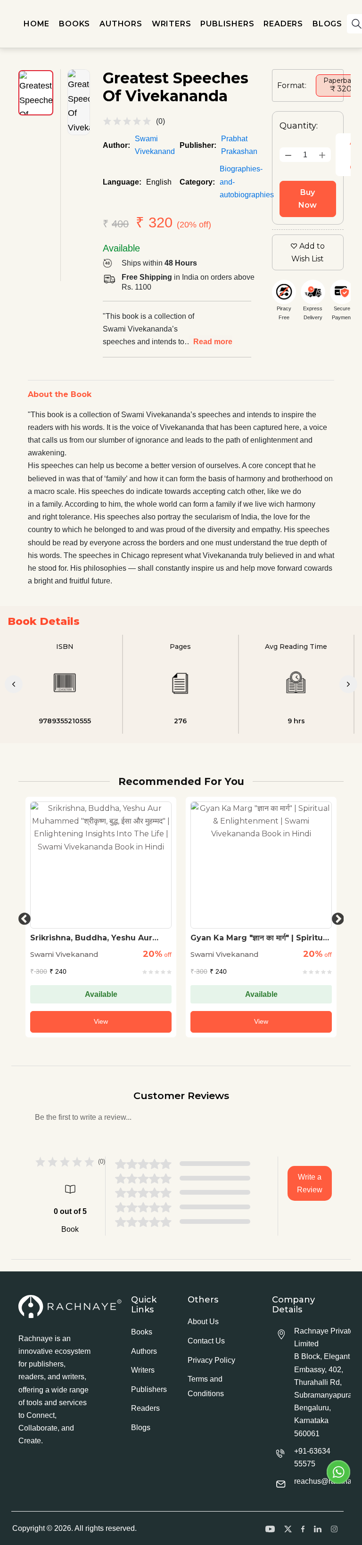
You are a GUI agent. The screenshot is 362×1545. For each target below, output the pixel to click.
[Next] (348, 684)
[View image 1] (35, 92)
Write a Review (309, 1183)
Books (141, 1332)
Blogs (140, 1428)
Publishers (149, 1389)
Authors (144, 1351)
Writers (143, 1370)
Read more (212, 342)
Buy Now (307, 199)
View (101, 1021)
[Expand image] (79, 102)
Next (335, 917)
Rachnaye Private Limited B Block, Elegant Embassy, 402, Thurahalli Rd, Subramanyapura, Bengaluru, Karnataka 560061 (324, 1382)
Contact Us (206, 1341)
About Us (203, 1322)
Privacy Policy (211, 1360)
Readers (145, 1408)
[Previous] (14, 684)
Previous (22, 917)
